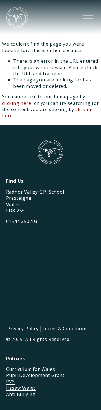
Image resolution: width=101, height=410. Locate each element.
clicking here (16, 103)
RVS (10, 382)
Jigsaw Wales (21, 388)
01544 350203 (22, 221)
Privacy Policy (22, 329)
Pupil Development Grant (35, 375)
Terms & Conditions (65, 329)
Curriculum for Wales (30, 369)
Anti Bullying (21, 394)
